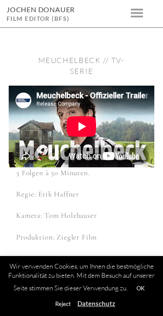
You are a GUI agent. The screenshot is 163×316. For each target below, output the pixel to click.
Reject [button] (63, 303)
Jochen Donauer (41, 9)
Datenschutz (96, 303)
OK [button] (140, 288)
